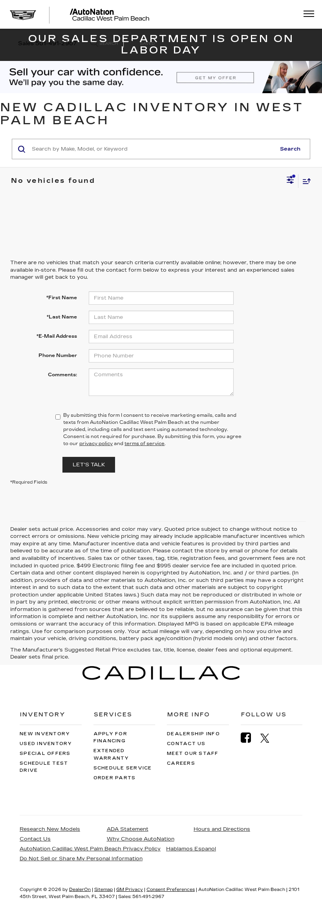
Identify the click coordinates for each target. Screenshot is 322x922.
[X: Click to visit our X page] (268, 738)
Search (290, 149)
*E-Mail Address (57, 336)
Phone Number (57, 355)
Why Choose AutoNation (140, 839)
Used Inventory (46, 743)
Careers (181, 763)
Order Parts (114, 777)
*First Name (61, 297)
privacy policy (96, 443)
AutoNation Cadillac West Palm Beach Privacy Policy (90, 849)
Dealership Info (193, 733)
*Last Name (62, 317)
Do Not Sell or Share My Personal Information (81, 859)
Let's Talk (89, 465)
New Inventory (45, 733)
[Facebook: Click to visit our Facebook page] (250, 737)
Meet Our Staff (193, 753)
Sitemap (103, 889)
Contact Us (186, 743)
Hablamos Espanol (191, 849)
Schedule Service (122, 768)
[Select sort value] (304, 181)
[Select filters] (290, 181)
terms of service (144, 443)
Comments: (62, 374)
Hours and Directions (222, 829)
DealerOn (80, 889)
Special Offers (45, 753)
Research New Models (50, 829)
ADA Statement (127, 829)
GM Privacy (129, 889)
